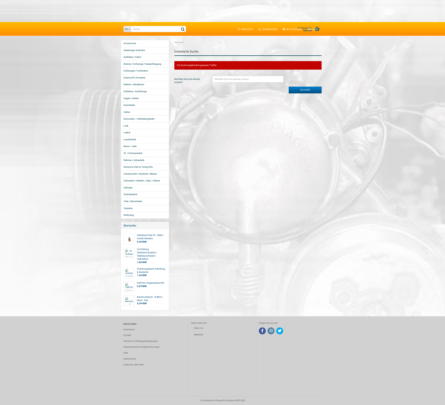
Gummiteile (129, 105)
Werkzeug (129, 215)
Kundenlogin (269, 29)
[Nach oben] (435, 400)
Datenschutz (129, 358)
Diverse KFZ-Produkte (134, 77)
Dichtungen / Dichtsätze (136, 70)
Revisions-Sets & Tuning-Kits (138, 167)
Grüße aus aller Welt (133, 364)
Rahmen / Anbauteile (134, 160)
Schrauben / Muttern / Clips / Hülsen (142, 180)
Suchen (305, 90)
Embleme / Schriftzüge (135, 91)
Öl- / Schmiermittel (133, 153)
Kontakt (127, 335)
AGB (125, 353)
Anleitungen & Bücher (134, 50)
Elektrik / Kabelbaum (134, 84)
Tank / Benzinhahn (133, 201)
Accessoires (130, 43)
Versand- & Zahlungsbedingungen (140, 341)
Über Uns (198, 328)
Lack (126, 125)
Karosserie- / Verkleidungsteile (139, 119)
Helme (127, 112)
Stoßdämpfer (130, 194)
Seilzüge (128, 187)
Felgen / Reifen (131, 98)
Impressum (129, 329)
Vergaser (128, 208)
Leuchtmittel (130, 139)
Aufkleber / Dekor (132, 57)
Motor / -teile (130, 146)
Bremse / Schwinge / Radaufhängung (142, 64)
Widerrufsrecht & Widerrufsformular (141, 347)
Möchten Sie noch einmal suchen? (187, 81)
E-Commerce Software (211, 400)
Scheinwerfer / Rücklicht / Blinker (140, 174)
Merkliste (246, 29)
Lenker (127, 132)
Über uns (312, 29)
